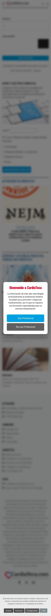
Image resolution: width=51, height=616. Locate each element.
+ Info (43, 610)
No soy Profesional (25, 327)
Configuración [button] (32, 610)
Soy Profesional (26, 318)
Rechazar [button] (19, 610)
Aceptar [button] (8, 610)
